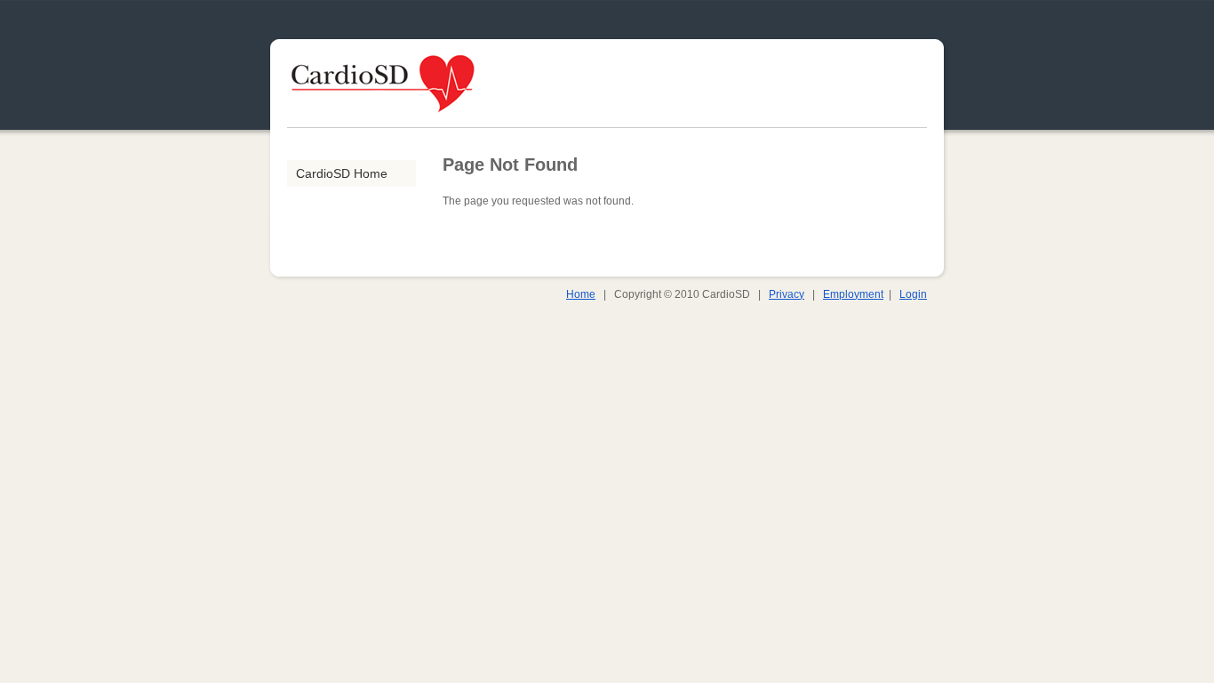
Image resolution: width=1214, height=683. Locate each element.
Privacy (786, 294)
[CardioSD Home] (383, 123)
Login (913, 294)
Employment (853, 294)
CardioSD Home (341, 173)
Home (580, 294)
